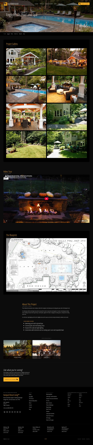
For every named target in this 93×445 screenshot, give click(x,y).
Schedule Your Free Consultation (10, 379)
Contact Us (49, 429)
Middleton (80, 395)
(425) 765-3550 (5, 432)
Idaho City (69, 400)
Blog (30, 409)
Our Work (36, 3)
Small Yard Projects (50, 415)
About (55, 3)
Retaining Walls (49, 394)
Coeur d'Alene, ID (36, 427)
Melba (69, 406)
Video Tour (16, 33)
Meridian (80, 394)
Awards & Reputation (49, 3)
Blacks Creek (69, 394)
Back (5, 33)
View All (8, 33)
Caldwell (69, 397)
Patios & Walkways (49, 405)
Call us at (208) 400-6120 (8, 407)
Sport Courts (48, 409)
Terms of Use (79, 438)
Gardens (47, 411)
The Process (42, 3)
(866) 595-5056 (64, 431)
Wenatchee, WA (50, 427)
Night (6, 438)
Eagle (68, 399)
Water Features (49, 403)
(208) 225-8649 (35, 431)
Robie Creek (81, 402)
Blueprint (20, 33)
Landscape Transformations (51, 396)
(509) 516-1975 (49, 431)
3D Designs (48, 418)
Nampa (80, 397)
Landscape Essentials (50, 413)
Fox (7, 438)
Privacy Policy (83, 438)
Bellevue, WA (6, 427)
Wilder (80, 406)
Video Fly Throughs (50, 420)
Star (79, 404)
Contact (59, 3)
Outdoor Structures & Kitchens (52, 398)
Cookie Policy (88, 438)
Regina (80, 400)
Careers (30, 405)
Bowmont (69, 395)
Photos (12, 33)
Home (30, 394)
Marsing (69, 404)
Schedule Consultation (85, 3)
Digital (8, 438)
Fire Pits (47, 400)
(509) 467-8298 (20, 432)
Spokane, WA (21, 427)
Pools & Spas (48, 407)
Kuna (68, 402)
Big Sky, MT (64, 427)
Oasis (79, 399)
